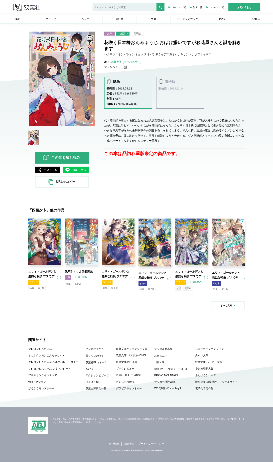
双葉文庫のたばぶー (127, 362)
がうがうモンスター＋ (41, 388)
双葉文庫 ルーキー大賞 (208, 362)
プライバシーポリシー (151, 443)
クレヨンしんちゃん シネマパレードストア (53, 362)
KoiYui (89, 369)
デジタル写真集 (163, 348)
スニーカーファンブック (209, 348)
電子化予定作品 (204, 388)
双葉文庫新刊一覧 (96, 388)
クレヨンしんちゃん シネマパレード (49, 368)
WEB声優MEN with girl (167, 388)
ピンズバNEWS (125, 381)
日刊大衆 (159, 362)
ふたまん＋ (160, 355)
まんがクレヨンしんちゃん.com (46, 355)
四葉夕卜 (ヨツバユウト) (126, 62)
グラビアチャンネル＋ (129, 388)
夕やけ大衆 (201, 355)
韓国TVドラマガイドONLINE (171, 369)
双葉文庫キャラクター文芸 (131, 348)
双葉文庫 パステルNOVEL (131, 355)
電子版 (137, 33)
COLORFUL (92, 382)
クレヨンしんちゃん (40, 348)
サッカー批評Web (164, 381)
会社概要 (114, 443)
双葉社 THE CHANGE (129, 375)
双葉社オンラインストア (42, 375)
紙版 (122, 33)
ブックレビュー (125, 368)
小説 (124, 67)
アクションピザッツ (97, 375)
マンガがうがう (95, 348)
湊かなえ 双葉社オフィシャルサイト (216, 381)
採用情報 (129, 443)
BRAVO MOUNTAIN (166, 375)
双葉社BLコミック (96, 362)
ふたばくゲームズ (205, 375)
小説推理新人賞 (204, 368)
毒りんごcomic (94, 355)
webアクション (37, 381)
